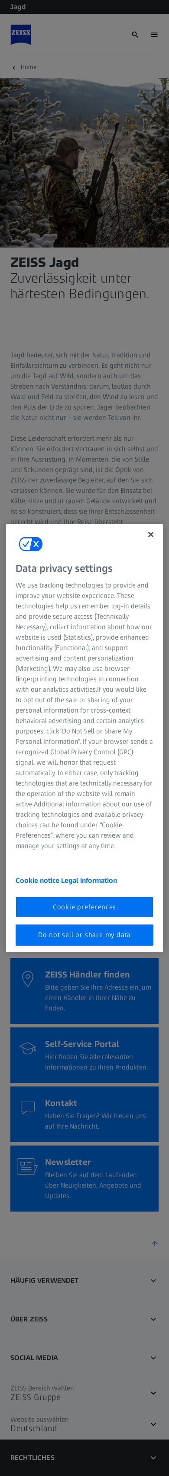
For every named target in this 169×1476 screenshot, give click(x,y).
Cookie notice (38, 880)
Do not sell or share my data (84, 935)
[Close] (150, 534)
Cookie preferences (84, 907)
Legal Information (89, 880)
